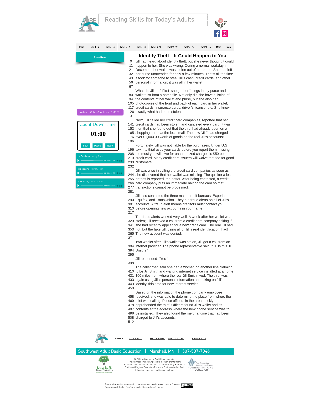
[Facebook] (217, 33)
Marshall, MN (162, 351)
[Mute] (117, 160)
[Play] (79, 160)
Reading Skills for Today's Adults (149, 20)
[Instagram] (225, 33)
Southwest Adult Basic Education (110, 351)
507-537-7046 (196, 351)
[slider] (121, 161)
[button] (94, 47)
